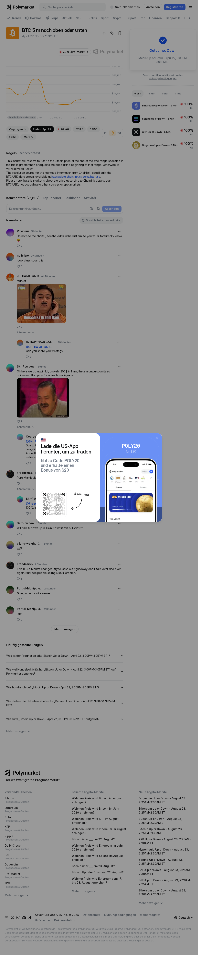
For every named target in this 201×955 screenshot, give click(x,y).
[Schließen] (157, 438)
